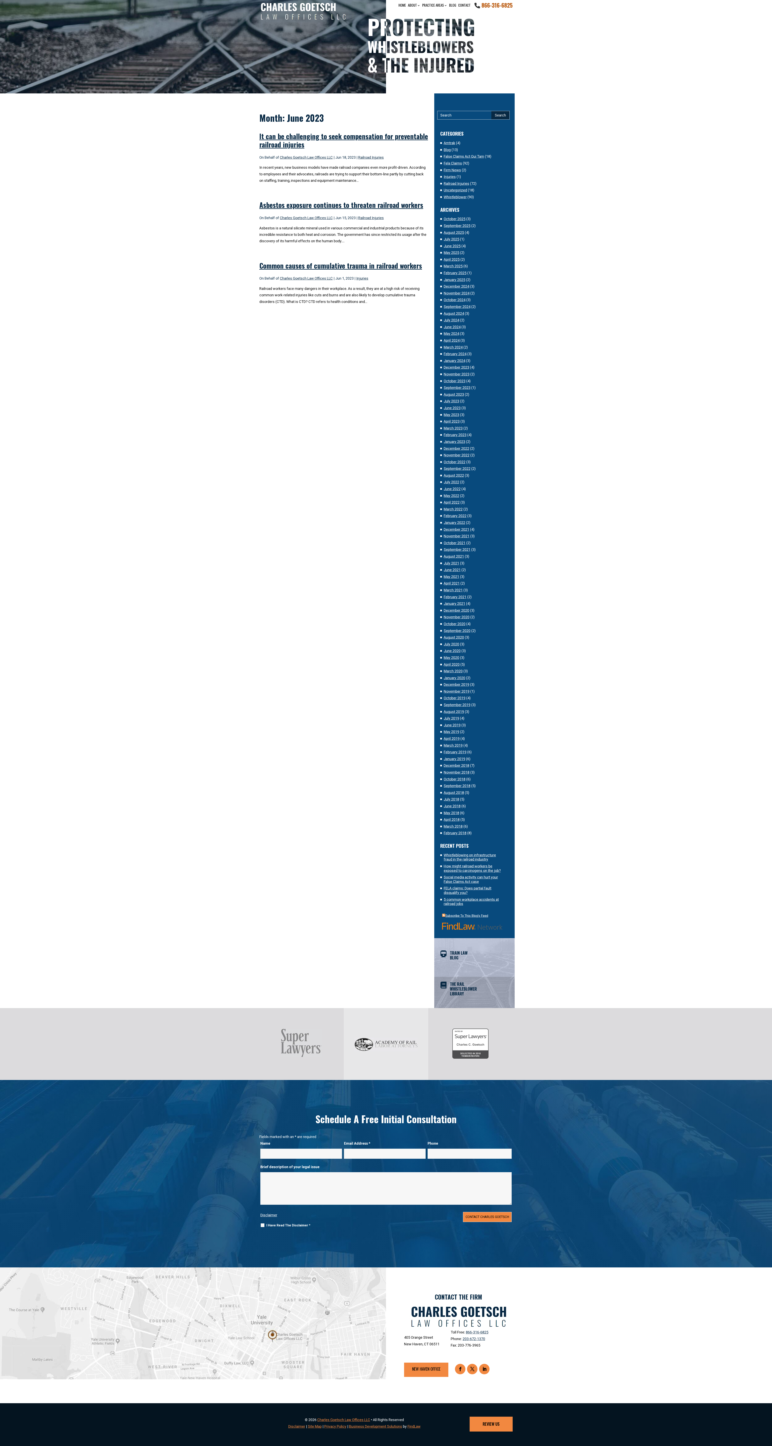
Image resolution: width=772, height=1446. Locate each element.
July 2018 (451, 799)
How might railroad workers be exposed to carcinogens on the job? (472, 868)
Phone (433, 1143)
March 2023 (453, 428)
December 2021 (456, 529)
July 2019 (451, 718)
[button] (768, 1417)
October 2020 (454, 624)
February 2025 (455, 273)
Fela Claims (453, 163)
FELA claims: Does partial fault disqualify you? (467, 890)
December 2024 (456, 286)
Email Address (357, 1143)
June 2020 (452, 651)
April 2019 (452, 738)
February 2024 (455, 354)
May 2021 (451, 577)
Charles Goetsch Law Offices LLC (306, 157)
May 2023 (451, 415)
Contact (464, 5)
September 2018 (457, 786)
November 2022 (456, 455)
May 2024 (451, 333)
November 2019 (456, 691)
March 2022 (453, 509)
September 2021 (457, 549)
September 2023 (457, 388)
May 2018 (451, 813)
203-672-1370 (474, 1339)
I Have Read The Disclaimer (288, 1225)
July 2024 (451, 320)
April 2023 (452, 421)
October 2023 (454, 381)
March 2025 (453, 266)
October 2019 (454, 698)
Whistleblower (455, 197)
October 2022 (454, 462)
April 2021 (452, 583)
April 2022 (452, 502)
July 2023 (451, 401)
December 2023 (456, 367)
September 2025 (457, 226)
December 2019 (456, 684)
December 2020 (456, 610)
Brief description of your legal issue (289, 1167)
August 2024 (454, 313)
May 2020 (451, 658)
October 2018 (454, 779)
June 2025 (452, 246)
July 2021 (451, 563)
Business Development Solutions (375, 1426)
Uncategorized (455, 190)
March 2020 (453, 671)
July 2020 (451, 644)
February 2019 (455, 752)
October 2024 (454, 300)
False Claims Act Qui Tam (464, 156)
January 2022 (454, 523)
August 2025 (454, 232)
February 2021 (455, 597)
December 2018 (456, 765)
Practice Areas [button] (433, 5)
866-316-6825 (497, 5)
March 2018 (453, 826)
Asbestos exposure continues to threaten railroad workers (341, 205)
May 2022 (451, 496)
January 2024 (454, 361)
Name (265, 1143)
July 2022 (451, 482)
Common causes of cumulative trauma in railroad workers (340, 265)
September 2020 (457, 631)
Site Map (315, 1426)
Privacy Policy (335, 1426)
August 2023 (454, 394)
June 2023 (452, 408)
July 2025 (451, 239)
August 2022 (454, 475)
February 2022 (455, 516)
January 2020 (454, 678)
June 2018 (452, 806)
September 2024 (457, 307)
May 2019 (451, 732)
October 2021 (454, 543)
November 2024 (456, 293)
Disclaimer (268, 1215)
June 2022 (452, 489)
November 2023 (456, 374)
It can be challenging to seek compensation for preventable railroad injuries (343, 140)
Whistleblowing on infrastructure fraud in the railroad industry (470, 857)
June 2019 (452, 725)
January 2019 (454, 759)
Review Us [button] (491, 1424)
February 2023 (455, 435)
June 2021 (452, 570)
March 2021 (453, 590)
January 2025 (454, 280)
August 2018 (454, 792)
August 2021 (454, 556)
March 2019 (453, 745)
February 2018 (455, 833)
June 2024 (452, 327)
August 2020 (454, 637)
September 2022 (457, 468)
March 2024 (453, 347)
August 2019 (454, 712)
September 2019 (457, 705)
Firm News (452, 170)
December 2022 (456, 448)
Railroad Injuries (371, 157)
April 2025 (452, 259)
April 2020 (452, 664)
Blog (452, 5)
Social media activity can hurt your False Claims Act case (471, 879)
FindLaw (414, 1426)
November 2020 (456, 617)
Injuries (362, 278)
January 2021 (454, 603)
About (412, 5)
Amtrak (449, 143)
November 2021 (456, 536)
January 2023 (454, 442)
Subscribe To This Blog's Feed (466, 916)
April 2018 (452, 819)
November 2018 (456, 772)
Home (402, 5)
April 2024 (452, 340)
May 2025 (451, 253)
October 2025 (454, 219)
